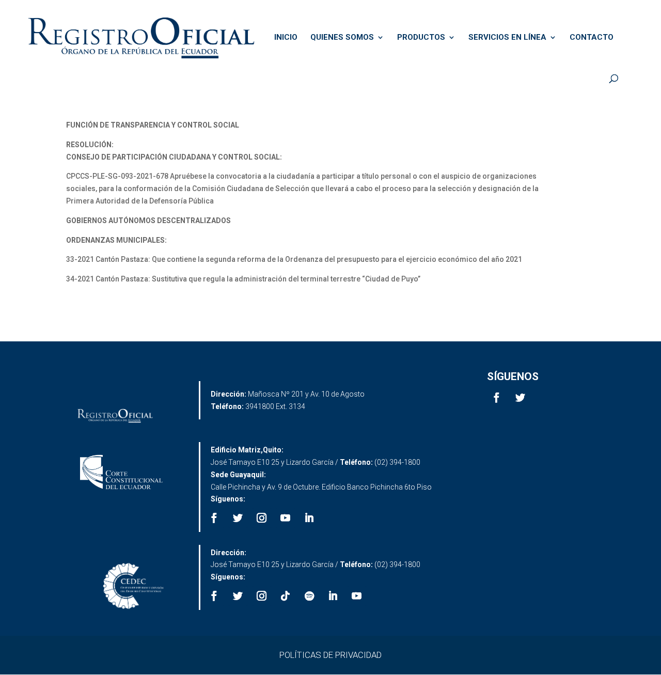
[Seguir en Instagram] (262, 518)
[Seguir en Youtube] (285, 518)
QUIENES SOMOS (342, 38)
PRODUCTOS (421, 38)
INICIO (285, 38)
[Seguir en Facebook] (497, 397)
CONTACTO (591, 38)
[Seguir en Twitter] (520, 397)
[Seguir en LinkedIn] (309, 518)
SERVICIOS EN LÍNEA (507, 38)
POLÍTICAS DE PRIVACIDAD (330, 655)
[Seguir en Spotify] (309, 596)
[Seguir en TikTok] (285, 596)
